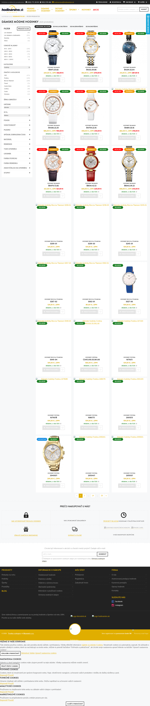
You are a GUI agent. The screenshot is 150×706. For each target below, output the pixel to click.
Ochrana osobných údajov (48, 595)
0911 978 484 (46, 2)
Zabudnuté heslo (81, 583)
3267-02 (53, 300)
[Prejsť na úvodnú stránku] (13, 9)
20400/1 (53, 474)
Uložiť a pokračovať (75, 704)
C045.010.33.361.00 (91, 358)
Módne (6, 115)
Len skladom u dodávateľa (17, 35)
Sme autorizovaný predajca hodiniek (26, 521)
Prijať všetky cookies (9, 666)
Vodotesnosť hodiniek (46, 575)
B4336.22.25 (53, 126)
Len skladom (17, 32)
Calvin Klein (17, 86)
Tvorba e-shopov (14, 633)
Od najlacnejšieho (60, 26)
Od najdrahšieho (76, 26)
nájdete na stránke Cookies (92, 645)
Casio (17, 91)
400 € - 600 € (17, 56)
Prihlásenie (79, 575)
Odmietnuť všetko (28, 653)
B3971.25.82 (53, 68)
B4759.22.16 (91, 126)
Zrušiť (24, 29)
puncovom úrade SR (124, 633)
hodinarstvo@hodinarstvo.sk (64, 2)
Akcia (17, 40)
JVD (17, 75)
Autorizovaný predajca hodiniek (124, 579)
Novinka (17, 38)
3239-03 (91, 242)
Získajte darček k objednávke (26, 535)
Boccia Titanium (17, 81)
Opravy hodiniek (118, 587)
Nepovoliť (4, 675)
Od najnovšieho (92, 26)
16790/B (53, 416)
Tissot (17, 83)
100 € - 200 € (17, 51)
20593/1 (129, 474)
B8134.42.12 (91, 184)
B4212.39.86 (91, 68)
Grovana (17, 94)
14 (93, 496)
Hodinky (6, 67)
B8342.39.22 (129, 184)
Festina (17, 78)
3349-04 (53, 358)
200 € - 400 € (17, 54)
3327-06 (129, 300)
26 (102, 496)
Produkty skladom (110, 521)
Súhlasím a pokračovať (10, 653)
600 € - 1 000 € (17, 59)
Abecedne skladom (43, 26)
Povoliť (11, 675)
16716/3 (129, 358)
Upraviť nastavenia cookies (45, 653)
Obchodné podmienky (46, 587)
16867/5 (91, 416)
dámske (6, 107)
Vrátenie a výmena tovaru (48, 583)
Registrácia (79, 579)
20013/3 (129, 416)
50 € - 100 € (17, 48)
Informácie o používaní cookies (50, 591)
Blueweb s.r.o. (28, 633)
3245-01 (129, 242)
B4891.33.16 (129, 126)
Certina (17, 89)
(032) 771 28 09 (33, 2)
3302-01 (91, 300)
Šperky (4, 583)
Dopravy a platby (75, 535)
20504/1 (91, 474)
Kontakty (115, 591)
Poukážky (5, 587)
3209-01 (53, 242)
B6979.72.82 (53, 184)
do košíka (52, 80)
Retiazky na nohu (8, 575)
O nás (114, 575)
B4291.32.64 (129, 68)
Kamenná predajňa (119, 583)
